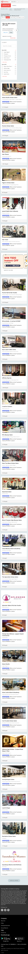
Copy (11, 32)
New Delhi (10, 9)
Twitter (5, 910)
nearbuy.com (4, 9)
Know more (12, 38)
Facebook (2, 910)
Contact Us (3, 932)
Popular (7, 17)
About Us (3, 920)
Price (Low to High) (5, 19)
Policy (2, 923)
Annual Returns (4, 928)
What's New (12, 17)
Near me (3, 17)
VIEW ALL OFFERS (14, 880)
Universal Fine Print (5, 925)
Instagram (8, 910)
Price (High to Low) (20, 17)
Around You (5, 5)
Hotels (14, 5)
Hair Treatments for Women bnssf (19, 9)
